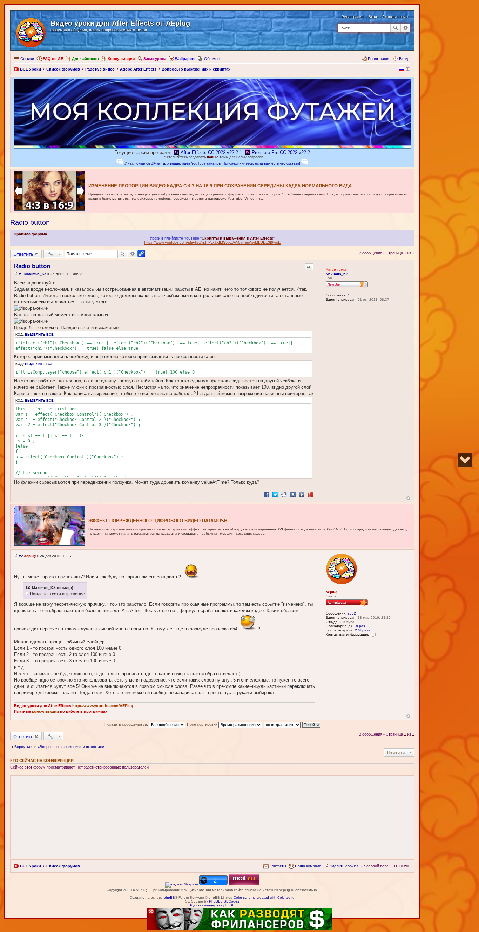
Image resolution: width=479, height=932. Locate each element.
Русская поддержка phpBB (212, 905)
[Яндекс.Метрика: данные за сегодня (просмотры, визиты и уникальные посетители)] (181, 885)
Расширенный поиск (405, 28)
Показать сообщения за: (126, 724)
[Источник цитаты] (27, 593)
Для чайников (85, 58)
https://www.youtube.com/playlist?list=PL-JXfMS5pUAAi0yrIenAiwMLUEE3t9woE (212, 242)
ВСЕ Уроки (30, 866)
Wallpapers (185, 58)
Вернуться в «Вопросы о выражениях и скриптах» (59, 747)
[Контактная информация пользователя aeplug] (373, 634)
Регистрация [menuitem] (379, 58)
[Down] (465, 460)
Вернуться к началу (408, 498)
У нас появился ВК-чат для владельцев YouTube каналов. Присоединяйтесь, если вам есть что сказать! (212, 163)
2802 (352, 613)
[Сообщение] (16, 274)
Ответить (23, 254)
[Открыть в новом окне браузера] (181, 884)
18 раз (359, 626)
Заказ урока (154, 58)
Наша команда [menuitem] (308, 866)
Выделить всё (39, 334)
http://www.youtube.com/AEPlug (102, 706)
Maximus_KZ (337, 274)
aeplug (331, 592)
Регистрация (352, 17)
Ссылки (27, 58)
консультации (45, 711)
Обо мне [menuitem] (212, 58)
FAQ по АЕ (53, 58)
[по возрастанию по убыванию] (282, 724)
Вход (373, 17)
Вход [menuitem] (403, 58)
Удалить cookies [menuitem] (344, 866)
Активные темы (395, 17)
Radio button (30, 222)
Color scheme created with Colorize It (264, 897)
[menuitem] (274, 866)
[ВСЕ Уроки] (31, 31)
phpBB (169, 897)
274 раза (362, 630)
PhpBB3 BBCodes (224, 901)
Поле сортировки (202, 724)
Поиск (395, 28)
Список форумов (63, 866)
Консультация (121, 58)
